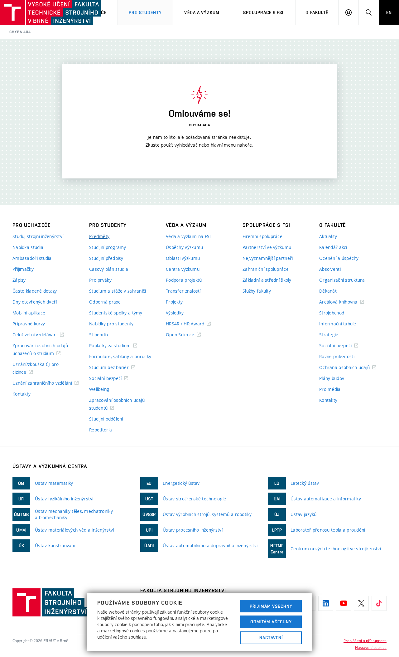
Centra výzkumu (183, 269)
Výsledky (175, 313)
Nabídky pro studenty (111, 324)
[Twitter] (361, 603)
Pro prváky (100, 280)
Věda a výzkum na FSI (188, 236)
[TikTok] (379, 603)
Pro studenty (145, 12)
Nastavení (271, 637)
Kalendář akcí (333, 247)
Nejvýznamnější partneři (268, 258)
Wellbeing (99, 389)
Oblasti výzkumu (183, 258)
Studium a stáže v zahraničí (117, 291)
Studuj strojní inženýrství (37, 236)
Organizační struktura (342, 280)
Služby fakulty (257, 291)
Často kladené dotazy (34, 291)
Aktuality (328, 236)
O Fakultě (316, 12)
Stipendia (98, 335)
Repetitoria (100, 430)
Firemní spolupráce (262, 236)
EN (389, 12)
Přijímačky (23, 269)
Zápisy (19, 280)
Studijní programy (107, 247)
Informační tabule (337, 324)
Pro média (330, 389)
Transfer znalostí (183, 291)
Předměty (99, 236)
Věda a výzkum (201, 12)
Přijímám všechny (271, 606)
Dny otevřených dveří (34, 302)
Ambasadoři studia (32, 258)
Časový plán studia (108, 269)
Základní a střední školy (267, 280)
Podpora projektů (184, 280)
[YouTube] (343, 603)
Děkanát (328, 291)
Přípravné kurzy (28, 324)
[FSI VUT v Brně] (31, 12)
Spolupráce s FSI (263, 12)
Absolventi (330, 269)
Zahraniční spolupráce (266, 269)
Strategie (329, 335)
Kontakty (21, 394)
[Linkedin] (325, 603)
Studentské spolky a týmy (115, 313)
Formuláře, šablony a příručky (120, 356)
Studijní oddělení (106, 419)
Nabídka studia (27, 247)
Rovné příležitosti (336, 356)
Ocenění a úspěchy (339, 258)
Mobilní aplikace (28, 313)
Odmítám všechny (271, 621)
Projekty (174, 302)
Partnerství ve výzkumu (267, 247)
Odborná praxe (105, 302)
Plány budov (331, 378)
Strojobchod (331, 313)
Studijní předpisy (106, 258)
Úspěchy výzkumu (184, 247)
